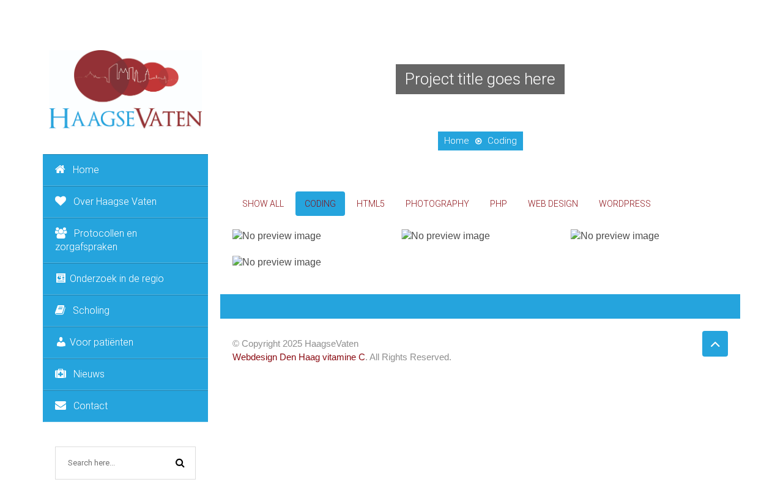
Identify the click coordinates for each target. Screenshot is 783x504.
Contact (90, 406)
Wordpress (625, 204)
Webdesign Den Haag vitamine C (298, 357)
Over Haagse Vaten (115, 201)
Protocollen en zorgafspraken (96, 240)
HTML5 (371, 204)
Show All (263, 204)
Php (498, 204)
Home (86, 170)
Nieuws (89, 374)
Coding (320, 204)
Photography (437, 204)
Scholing (91, 310)
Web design (553, 204)
